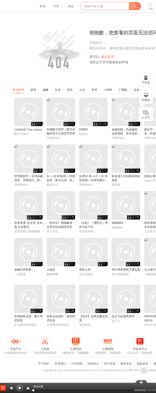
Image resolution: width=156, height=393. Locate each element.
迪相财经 (117, 227)
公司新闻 (76, 363)
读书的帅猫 (86, 231)
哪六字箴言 (21, 133)
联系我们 (60, 363)
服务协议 (126, 363)
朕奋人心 (52, 184)
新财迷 (116, 184)
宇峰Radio (53, 138)
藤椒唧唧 (52, 274)
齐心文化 (52, 231)
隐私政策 (142, 363)
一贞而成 (20, 274)
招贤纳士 (93, 363)
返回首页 (107, 56)
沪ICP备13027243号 (134, 370)
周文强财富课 (120, 274)
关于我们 (44, 363)
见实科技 (85, 324)
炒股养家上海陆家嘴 (27, 231)
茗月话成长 (86, 274)
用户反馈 (109, 363)
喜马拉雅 (15, 6)
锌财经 (83, 134)
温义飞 (116, 321)
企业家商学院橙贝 (25, 324)
